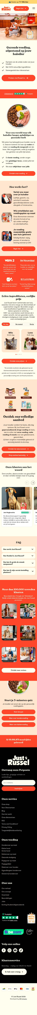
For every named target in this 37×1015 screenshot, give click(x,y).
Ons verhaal (6, 888)
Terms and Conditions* (10, 824)
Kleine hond (6, 848)
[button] (33, 483)
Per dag (5, 324)
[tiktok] (21, 950)
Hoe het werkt (7, 814)
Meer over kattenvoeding (19, 724)
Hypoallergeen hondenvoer (11, 870)
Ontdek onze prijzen (17, 361)
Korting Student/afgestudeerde (13, 905)
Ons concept (6, 892)
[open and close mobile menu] (33, 8)
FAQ (3, 821)
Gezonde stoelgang (9, 857)
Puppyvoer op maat (9, 861)
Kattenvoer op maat (9, 854)
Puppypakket (6, 864)
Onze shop (5, 804)
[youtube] (15, 950)
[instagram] (9, 950)
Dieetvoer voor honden (10, 867)
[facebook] (4, 950)
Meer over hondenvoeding (18, 718)
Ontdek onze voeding (17, 173)
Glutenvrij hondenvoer (10, 874)
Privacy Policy (7, 827)
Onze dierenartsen (8, 817)
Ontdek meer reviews (18, 670)
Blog (3, 811)
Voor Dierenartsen (8, 808)
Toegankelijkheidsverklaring (12, 830)
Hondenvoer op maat (9, 845)
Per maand (19, 324)
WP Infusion (23, 999)
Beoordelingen (7, 898)
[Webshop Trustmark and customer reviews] (18, 932)
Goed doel (5, 895)
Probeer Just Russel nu (16, 78)
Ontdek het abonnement (17, 449)
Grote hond (6, 851)
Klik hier (25, 2)
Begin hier (19, 8)
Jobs (3, 901)
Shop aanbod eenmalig (17, 455)
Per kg (32, 324)
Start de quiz (18, 712)
